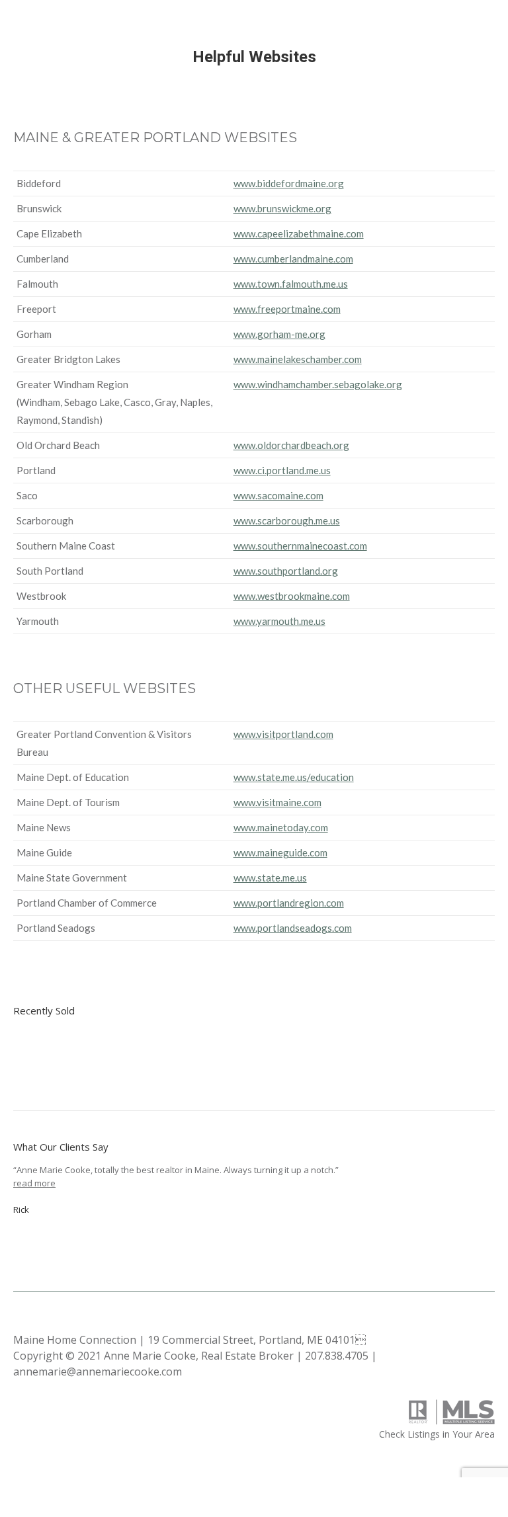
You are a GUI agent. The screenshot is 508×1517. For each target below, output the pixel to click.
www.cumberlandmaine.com (293, 259)
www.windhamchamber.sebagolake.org (317, 384)
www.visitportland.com (283, 734)
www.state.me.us (270, 877)
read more (34, 1183)
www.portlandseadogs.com (292, 928)
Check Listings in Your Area (437, 1434)
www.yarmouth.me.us (279, 621)
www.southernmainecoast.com (300, 546)
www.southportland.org (285, 571)
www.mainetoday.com (280, 827)
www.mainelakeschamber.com (297, 359)
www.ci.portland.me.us (282, 470)
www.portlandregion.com (288, 903)
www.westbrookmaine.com (291, 596)
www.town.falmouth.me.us (290, 284)
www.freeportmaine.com (287, 309)
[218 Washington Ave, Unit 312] (140, 1055)
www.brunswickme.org (282, 208)
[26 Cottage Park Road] (38, 1055)
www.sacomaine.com (278, 495)
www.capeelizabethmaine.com (298, 233)
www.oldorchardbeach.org (291, 445)
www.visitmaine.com (277, 802)
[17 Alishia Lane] (191, 1055)
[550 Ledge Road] (89, 1055)
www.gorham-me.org (279, 334)
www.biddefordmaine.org (288, 183)
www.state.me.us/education (293, 777)
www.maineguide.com (280, 852)
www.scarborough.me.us (286, 520)
